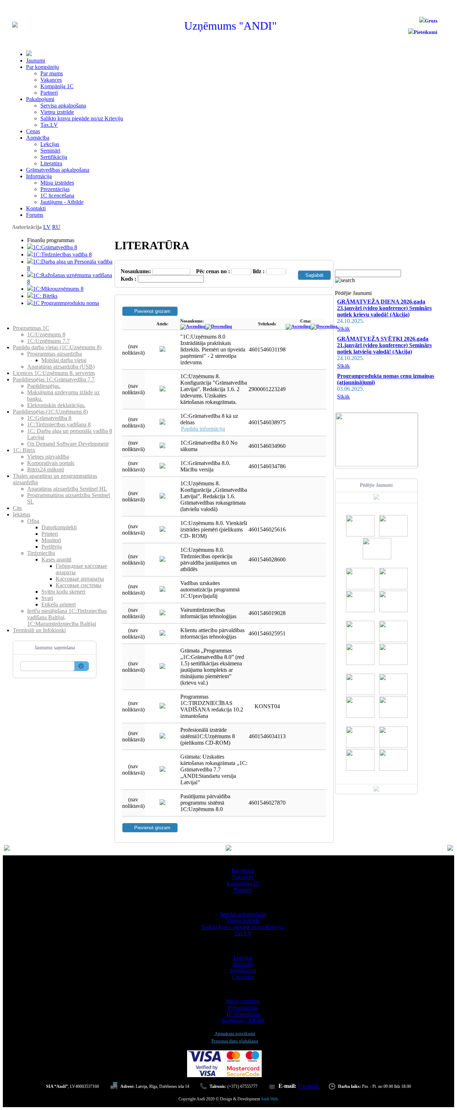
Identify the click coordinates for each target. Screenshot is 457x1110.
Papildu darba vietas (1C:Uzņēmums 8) (57, 347)
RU (56, 227)
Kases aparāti (56, 559)
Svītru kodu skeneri (63, 592)
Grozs (431, 21)
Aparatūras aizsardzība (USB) (61, 367)
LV (47, 227)
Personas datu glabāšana (234, 1041)
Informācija (39, 176)
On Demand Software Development (68, 444)
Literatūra (51, 163)
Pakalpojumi (40, 99)
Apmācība (37, 138)
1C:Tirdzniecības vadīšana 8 (59, 424)
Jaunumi (35, 61)
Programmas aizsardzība (54, 354)
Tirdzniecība (41, 553)
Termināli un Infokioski (39, 630)
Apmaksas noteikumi (235, 1033)
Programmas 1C (31, 328)
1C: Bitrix (24, 450)
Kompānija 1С (57, 86)
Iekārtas (21, 514)
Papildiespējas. (43, 386)
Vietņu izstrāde (57, 112)
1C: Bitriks (45, 296)
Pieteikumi (425, 32)
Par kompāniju (42, 67)
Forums (34, 215)
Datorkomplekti (59, 527)
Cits (17, 508)
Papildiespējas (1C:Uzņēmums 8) (50, 412)
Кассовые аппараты (80, 579)
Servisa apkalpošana (63, 105)
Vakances (51, 80)
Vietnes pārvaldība (48, 457)
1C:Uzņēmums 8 (46, 334)
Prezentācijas (55, 189)
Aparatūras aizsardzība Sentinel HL (67, 489)
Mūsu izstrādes (57, 183)
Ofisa (33, 521)
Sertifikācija (53, 157)
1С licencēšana (57, 195)
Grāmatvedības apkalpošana (57, 170)
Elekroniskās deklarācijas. (56, 405)
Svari (47, 598)
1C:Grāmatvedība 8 (55, 247)
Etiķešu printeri (58, 604)
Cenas (33, 131)
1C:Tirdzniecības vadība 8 (62, 254)
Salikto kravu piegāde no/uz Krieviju (81, 118)
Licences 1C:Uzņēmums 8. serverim (54, 373)
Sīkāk (343, 329)
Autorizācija (27, 227)
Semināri (50, 151)
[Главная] (15, 25)
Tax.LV (49, 125)
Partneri (49, 93)
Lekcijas (49, 144)
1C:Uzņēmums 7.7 (48, 341)
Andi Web (269, 1098)
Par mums (51, 73)
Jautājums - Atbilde (62, 202)
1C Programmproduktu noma (66, 303)
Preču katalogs (29, 322)
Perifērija (51, 547)
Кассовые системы (78, 585)
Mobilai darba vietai (63, 360)
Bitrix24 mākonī (45, 469)
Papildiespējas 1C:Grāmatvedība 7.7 (54, 379)
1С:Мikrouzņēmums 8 (58, 289)
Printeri (49, 534)
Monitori (51, 540)
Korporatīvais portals (50, 463)
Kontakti (36, 208)
